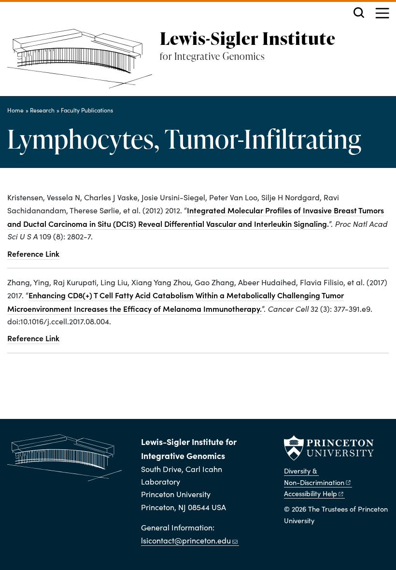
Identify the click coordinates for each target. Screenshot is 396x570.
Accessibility (310, 493)
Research (42, 110)
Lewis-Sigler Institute (248, 38)
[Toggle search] (359, 12)
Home (15, 110)
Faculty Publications (87, 110)
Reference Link (33, 253)
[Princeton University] (329, 447)
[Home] (83, 62)
